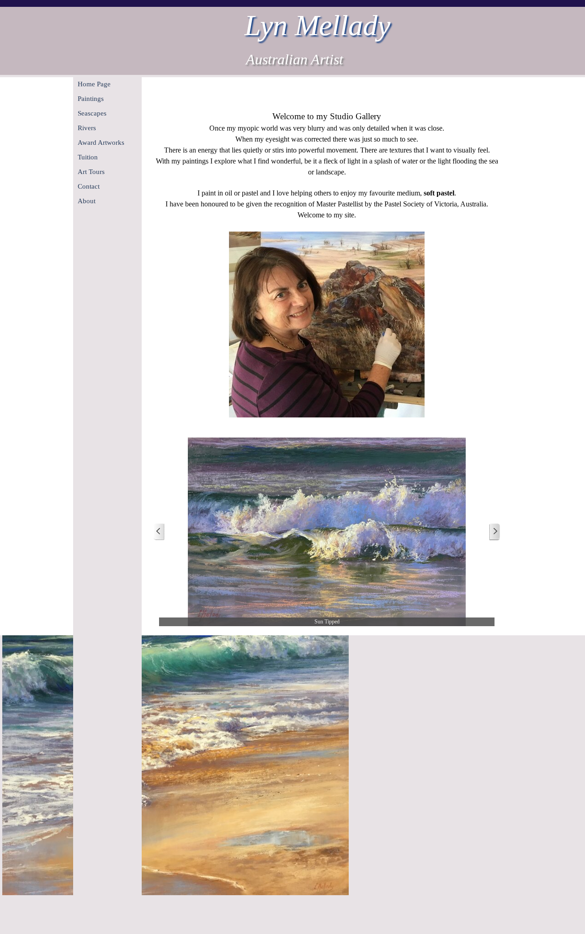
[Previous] (159, 531)
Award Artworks (101, 142)
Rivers (87, 128)
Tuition (88, 157)
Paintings (91, 98)
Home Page (94, 84)
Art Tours (91, 171)
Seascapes (92, 113)
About (87, 201)
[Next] (494, 531)
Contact (89, 186)
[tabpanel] (327, 264)
